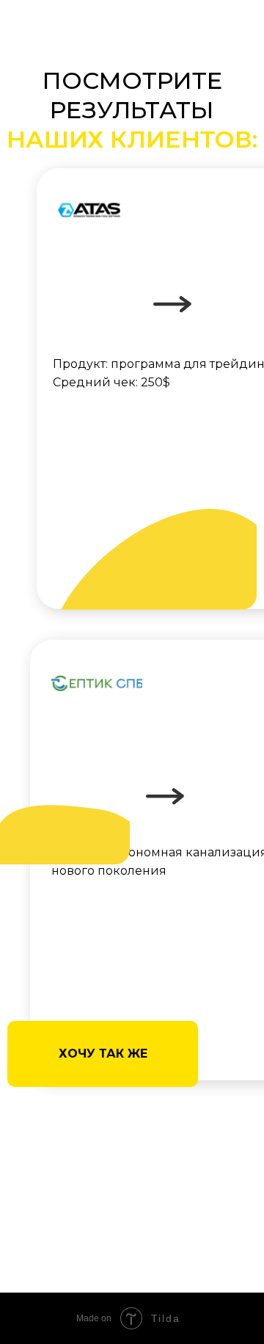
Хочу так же (103, 1054)
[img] (96, 683)
